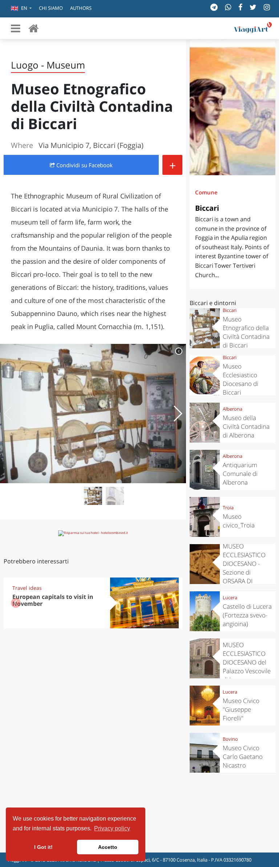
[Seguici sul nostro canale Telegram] (214, 7)
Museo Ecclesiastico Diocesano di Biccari (240, 379)
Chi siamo (51, 8)
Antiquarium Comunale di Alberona (240, 473)
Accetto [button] (107, 847)
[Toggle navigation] (15, 28)
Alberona (232, 409)
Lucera (230, 597)
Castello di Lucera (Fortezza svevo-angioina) (247, 615)
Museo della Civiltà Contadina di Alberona (246, 426)
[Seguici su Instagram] (267, 7)
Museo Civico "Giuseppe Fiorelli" (241, 709)
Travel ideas (27, 587)
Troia (228, 507)
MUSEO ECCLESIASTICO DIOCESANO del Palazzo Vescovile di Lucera (247, 662)
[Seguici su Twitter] (253, 7)
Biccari (207, 208)
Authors (81, 8)
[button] (21, 9)
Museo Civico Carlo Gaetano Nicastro (243, 756)
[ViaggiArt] (33, 28)
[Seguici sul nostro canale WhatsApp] (228, 7)
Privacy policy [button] (112, 828)
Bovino (230, 739)
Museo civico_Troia (239, 520)
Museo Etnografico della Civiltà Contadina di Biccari (246, 332)
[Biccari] (232, 107)
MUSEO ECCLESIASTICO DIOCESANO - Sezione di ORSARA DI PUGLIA (244, 568)
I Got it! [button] (43, 847)
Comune (206, 192)
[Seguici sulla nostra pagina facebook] (240, 7)
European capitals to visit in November (52, 600)
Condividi (84, 165)
